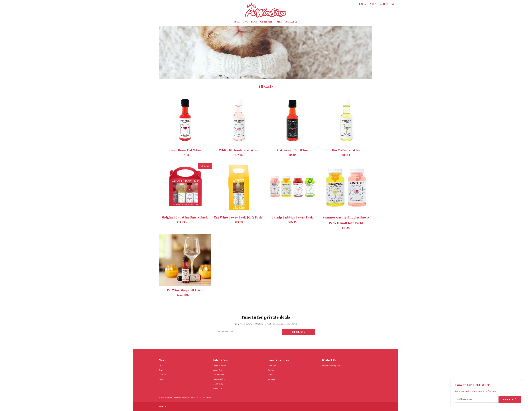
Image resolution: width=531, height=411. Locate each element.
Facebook (271, 370)
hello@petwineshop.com (331, 365)
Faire (279, 22)
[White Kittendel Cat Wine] (239, 120)
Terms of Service (219, 365)
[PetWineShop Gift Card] (185, 260)
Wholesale (266, 22)
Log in (362, 4)
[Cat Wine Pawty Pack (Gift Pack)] (239, 187)
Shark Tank (272, 365)
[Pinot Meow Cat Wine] (185, 120)
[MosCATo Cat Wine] (346, 120)
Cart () (384, 4)
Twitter (270, 374)
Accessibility (218, 384)
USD (372, 4)
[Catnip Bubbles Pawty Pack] (292, 187)
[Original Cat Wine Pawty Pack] (185, 187)
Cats (245, 22)
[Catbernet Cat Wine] (292, 120)
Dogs (254, 22)
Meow (161, 379)
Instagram (271, 379)
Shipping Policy (219, 379)
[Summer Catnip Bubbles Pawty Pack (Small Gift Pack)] (346, 187)
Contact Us (291, 22)
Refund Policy (218, 374)
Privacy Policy (218, 370)
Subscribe (297, 332)
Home (237, 22)
